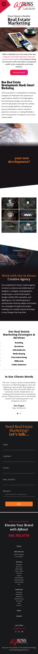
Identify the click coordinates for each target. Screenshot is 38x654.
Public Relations (19, 364)
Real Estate (19, 594)
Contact (19, 616)
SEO (14, 350)
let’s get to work (19, 72)
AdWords (21, 350)
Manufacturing (19, 599)
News (19, 610)
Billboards (19, 361)
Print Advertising (19, 357)
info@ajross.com (19, 628)
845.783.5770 (30, 9)
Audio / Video (19, 571)
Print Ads (19, 573)
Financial (19, 605)
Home (19, 546)
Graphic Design (19, 582)
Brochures (19, 346)
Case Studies (19, 556)
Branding (19, 342)
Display (19, 575)
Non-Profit (19, 601)
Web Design (19, 569)
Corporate (19, 592)
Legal (19, 603)
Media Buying (19, 353)
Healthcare (19, 596)
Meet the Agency (19, 554)
